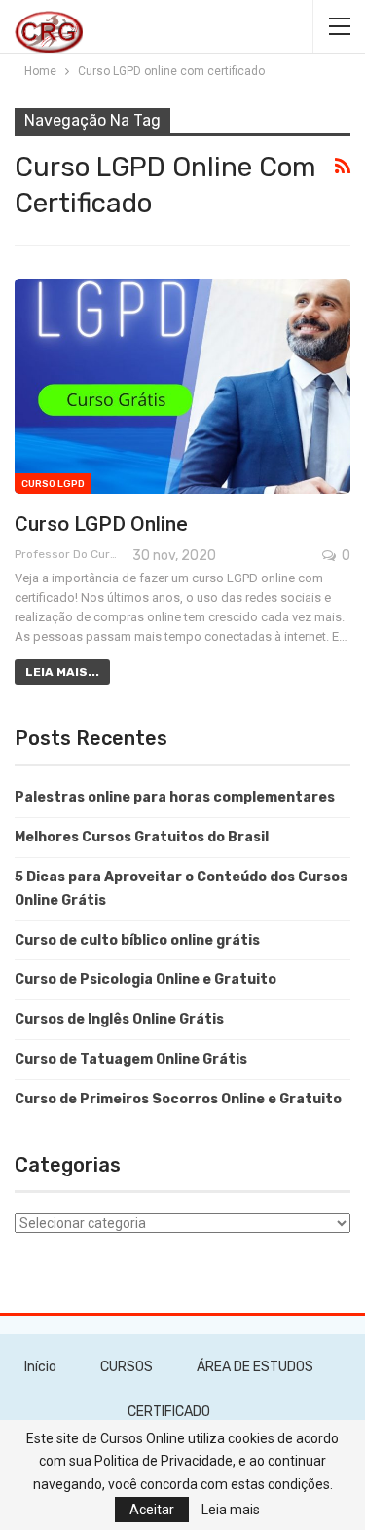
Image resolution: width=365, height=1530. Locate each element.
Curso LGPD (53, 484)
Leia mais (230, 1509)
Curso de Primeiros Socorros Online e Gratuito (178, 1099)
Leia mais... (62, 672)
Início (40, 1367)
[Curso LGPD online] (182, 386)
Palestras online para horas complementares (175, 797)
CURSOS (126, 1367)
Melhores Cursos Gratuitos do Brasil (142, 837)
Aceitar (151, 1509)
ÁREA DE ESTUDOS (255, 1367)
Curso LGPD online (101, 524)
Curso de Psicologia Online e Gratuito (145, 979)
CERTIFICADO (169, 1411)
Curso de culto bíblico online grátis (137, 940)
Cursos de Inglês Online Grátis (119, 1019)
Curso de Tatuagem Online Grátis (131, 1059)
